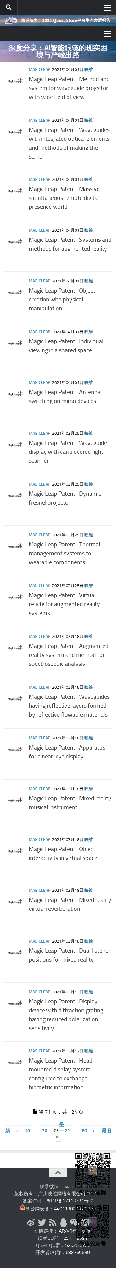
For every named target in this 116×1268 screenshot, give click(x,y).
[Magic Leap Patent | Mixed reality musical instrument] (15, 799)
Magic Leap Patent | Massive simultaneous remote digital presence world (64, 197)
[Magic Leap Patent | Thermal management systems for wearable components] (15, 545)
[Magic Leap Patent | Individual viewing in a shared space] (15, 342)
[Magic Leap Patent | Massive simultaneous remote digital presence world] (15, 190)
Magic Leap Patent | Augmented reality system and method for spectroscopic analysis (69, 654)
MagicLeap (39, 69)
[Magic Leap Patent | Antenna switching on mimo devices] (15, 393)
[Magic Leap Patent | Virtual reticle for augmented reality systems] (15, 596)
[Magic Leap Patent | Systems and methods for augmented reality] (15, 241)
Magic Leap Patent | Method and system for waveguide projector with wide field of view (69, 87)
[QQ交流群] (63, 1222)
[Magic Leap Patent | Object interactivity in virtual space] (15, 850)
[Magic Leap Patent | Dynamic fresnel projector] (15, 495)
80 (84, 1130)
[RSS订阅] (52, 1222)
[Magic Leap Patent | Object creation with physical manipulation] (15, 292)
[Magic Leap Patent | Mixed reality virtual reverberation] (15, 901)
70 (44, 1130)
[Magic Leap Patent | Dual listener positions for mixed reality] (15, 952)
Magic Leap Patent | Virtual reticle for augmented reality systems (64, 604)
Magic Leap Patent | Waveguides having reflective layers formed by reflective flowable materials (69, 705)
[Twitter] (42, 1222)
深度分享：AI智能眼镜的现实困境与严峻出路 (58, 51)
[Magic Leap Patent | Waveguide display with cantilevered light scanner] (15, 444)
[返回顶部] (58, 1172)
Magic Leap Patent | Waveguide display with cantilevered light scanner (68, 451)
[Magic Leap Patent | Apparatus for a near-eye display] (15, 749)
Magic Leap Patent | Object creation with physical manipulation (62, 299)
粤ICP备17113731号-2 (69, 1201)
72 (67, 1130)
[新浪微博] (31, 1222)
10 (27, 1130)
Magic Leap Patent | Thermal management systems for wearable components (64, 553)
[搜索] (8, 7)
